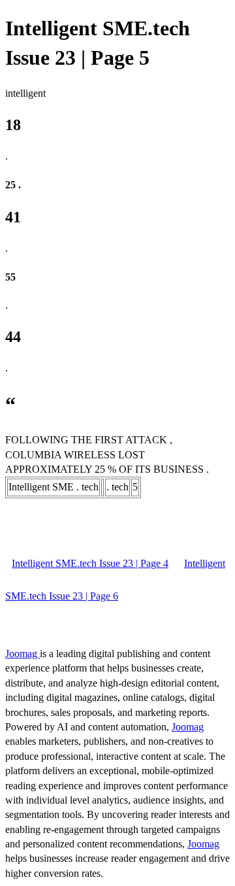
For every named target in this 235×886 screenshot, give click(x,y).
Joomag (22, 653)
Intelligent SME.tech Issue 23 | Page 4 (90, 563)
